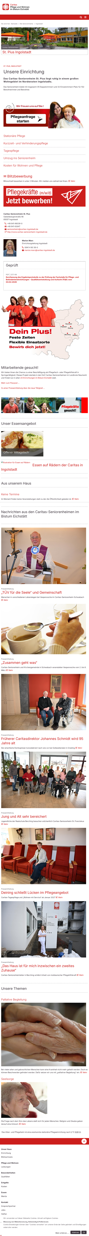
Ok (84, 1232)
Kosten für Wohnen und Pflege (23, 165)
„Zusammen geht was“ (19, 662)
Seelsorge (7, 1079)
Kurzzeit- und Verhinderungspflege (25, 143)
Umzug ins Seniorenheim (19, 158)
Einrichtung (6, 1153)
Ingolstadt (39, 24)
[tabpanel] (44, 42)
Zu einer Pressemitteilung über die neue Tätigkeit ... (23, 388)
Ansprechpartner (8, 1206)
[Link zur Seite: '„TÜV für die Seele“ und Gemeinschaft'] (43, 556)
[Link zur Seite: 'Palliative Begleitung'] (43, 1034)
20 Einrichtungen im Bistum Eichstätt (36, 378)
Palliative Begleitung (13, 999)
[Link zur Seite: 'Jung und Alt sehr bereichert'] (43, 780)
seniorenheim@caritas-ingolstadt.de (22, 229)
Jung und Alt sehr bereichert (24, 816)
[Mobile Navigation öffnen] (85, 17)
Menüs (4, 1196)
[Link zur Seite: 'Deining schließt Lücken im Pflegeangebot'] (43, 856)
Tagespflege (11, 150)
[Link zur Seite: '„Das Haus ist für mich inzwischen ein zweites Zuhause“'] (43, 929)
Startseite (14, 24)
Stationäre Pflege (14, 136)
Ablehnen (75, 1232)
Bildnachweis (7, 1157)
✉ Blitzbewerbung (17, 176)
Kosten (4, 1186)
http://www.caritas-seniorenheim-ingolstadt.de (27, 232)
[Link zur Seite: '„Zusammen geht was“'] (43, 629)
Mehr (73, 181)
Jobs (3, 1210)
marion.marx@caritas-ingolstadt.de (40, 250)
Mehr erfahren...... (63, 1233)
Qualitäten (5, 1176)
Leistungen (6, 1167)
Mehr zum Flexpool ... (10, 383)
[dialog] (45, 1226)
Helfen (4, 1214)
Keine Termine (10, 494)
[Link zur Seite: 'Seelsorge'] (43, 1100)
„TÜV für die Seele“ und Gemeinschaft (31, 592)
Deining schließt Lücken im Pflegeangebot (34, 892)
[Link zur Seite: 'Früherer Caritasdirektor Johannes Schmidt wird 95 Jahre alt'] (43, 702)
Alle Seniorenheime (26, 24)
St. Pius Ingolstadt (16, 52)
